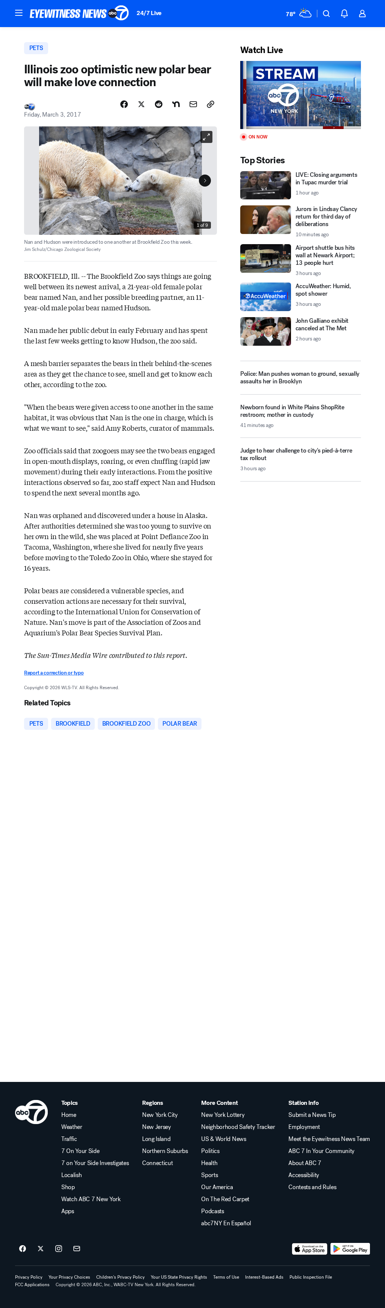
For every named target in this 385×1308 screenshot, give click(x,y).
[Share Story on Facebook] (124, 104)
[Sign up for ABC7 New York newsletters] (76, 1248)
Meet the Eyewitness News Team (329, 1139)
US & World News (223, 1139)
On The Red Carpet (225, 1199)
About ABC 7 (304, 1163)
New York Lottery (222, 1115)
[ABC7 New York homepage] (79, 13)
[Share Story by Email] (193, 104)
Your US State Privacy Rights (179, 1277)
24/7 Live (149, 13)
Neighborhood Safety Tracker (238, 1127)
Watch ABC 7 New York (91, 1199)
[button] (19, 12)
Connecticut (157, 1163)
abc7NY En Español (226, 1223)
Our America (217, 1187)
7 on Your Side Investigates (95, 1163)
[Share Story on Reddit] (158, 104)
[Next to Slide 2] (205, 181)
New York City (160, 1115)
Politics (210, 1151)
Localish (71, 1175)
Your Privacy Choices (69, 1277)
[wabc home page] (31, 1112)
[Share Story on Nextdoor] (176, 104)
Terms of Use (226, 1277)
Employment (304, 1127)
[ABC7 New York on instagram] (58, 1248)
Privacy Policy (28, 1277)
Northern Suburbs (165, 1151)
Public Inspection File (311, 1277)
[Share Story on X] (141, 104)
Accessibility (303, 1175)
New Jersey (156, 1127)
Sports (209, 1175)
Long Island (156, 1139)
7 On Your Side (80, 1151)
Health (209, 1163)
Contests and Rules (312, 1187)
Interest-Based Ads (264, 1277)
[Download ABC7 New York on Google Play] (350, 1249)
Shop (68, 1187)
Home (68, 1115)
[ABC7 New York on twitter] (40, 1248)
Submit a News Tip (312, 1115)
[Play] (300, 95)
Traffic (69, 1139)
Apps (67, 1211)
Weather (71, 1127)
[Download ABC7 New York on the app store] (310, 1249)
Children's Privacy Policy (120, 1277)
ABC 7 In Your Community (321, 1151)
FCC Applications (32, 1284)
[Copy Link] (210, 104)
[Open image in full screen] (206, 137)
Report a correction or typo (53, 672)
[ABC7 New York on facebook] (22, 1248)
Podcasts (212, 1211)
